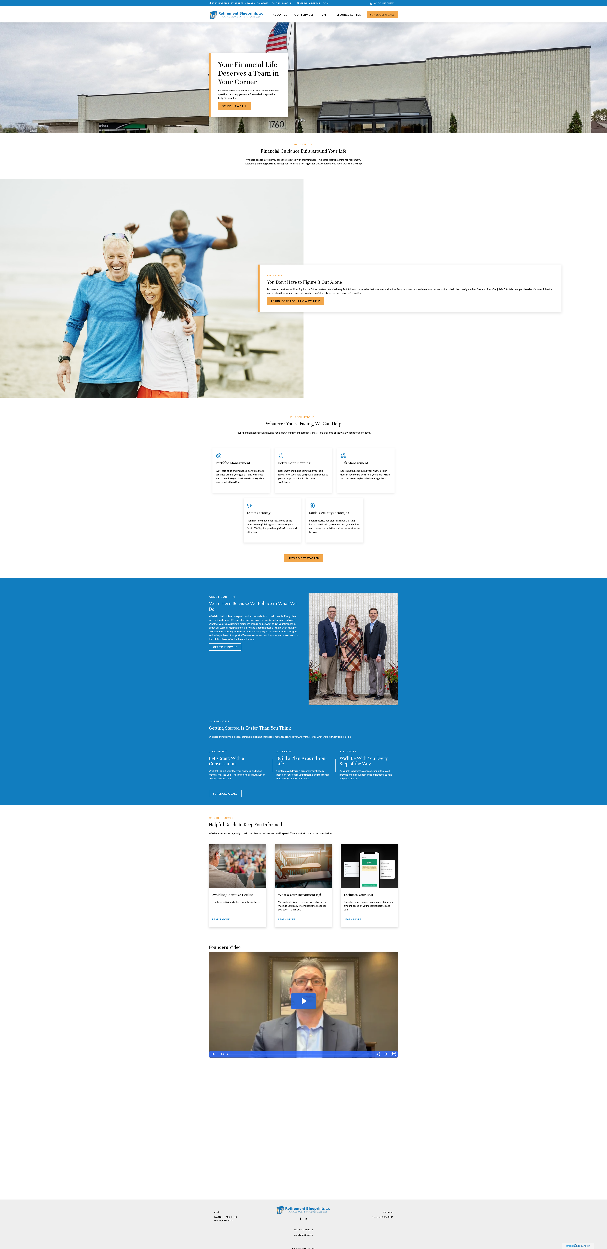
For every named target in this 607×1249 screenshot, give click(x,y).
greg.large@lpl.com (314, 3)
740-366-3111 (284, 3)
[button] (279, 14)
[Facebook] (300, 1219)
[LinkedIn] (306, 1219)
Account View (384, 3)
